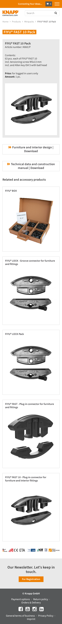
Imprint (31, 619)
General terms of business (20, 616)
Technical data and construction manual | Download (32, 166)
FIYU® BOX (11, 191)
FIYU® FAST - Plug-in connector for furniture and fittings (29, 405)
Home (5, 21)
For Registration (31, 579)
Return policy (40, 599)
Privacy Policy (46, 616)
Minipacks (29, 21)
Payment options (20, 599)
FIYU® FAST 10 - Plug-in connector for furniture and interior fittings (25, 478)
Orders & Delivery (31, 602)
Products (16, 21)
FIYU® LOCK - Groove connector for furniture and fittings (30, 262)
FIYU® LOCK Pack (14, 334)
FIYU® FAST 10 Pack (46, 21)
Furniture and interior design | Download (32, 149)
